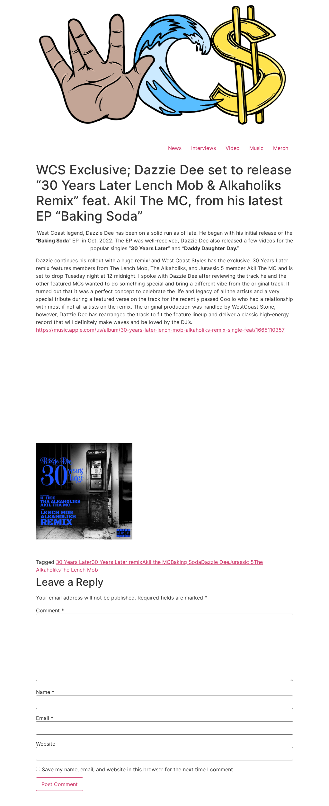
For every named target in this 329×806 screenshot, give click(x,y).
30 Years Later (74, 562)
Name (45, 692)
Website (45, 743)
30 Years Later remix (117, 562)
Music (256, 148)
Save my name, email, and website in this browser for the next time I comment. (138, 769)
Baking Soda (186, 562)
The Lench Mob (79, 569)
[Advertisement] (164, 396)
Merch (280, 148)
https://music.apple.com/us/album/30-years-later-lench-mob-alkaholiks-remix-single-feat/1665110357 (160, 330)
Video (233, 148)
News (175, 148)
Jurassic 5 (241, 562)
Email (44, 718)
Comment (50, 610)
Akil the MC (156, 562)
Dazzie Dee (215, 562)
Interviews (203, 148)
